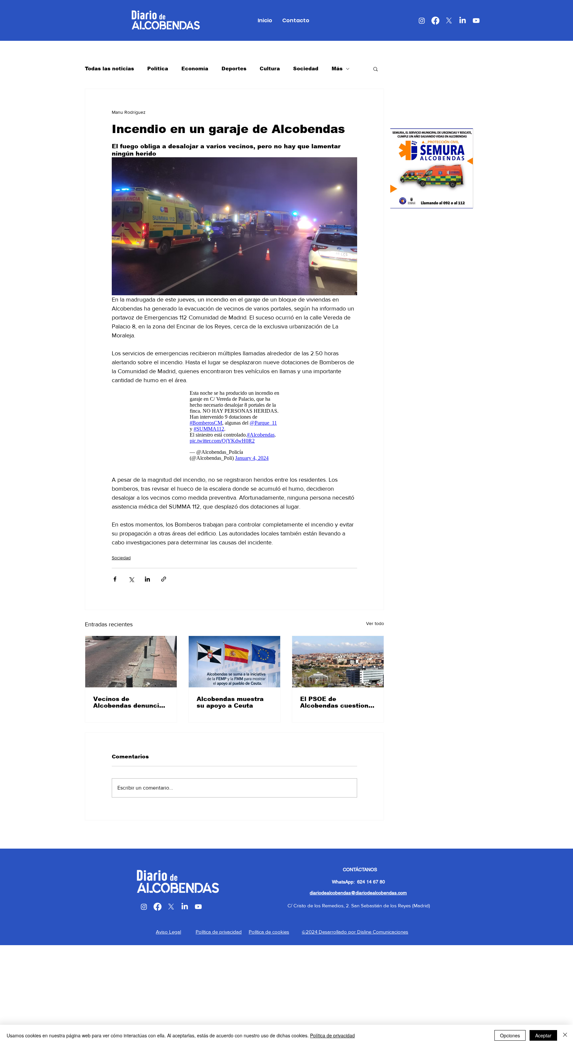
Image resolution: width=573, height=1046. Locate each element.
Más (337, 68)
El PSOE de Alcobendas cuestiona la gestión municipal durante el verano (336, 702)
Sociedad (305, 68)
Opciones (510, 1035)
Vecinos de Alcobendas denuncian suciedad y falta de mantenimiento (130, 702)
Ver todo (375, 623)
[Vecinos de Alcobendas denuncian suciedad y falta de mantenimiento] (131, 661)
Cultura (270, 68)
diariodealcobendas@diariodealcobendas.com (358, 892)
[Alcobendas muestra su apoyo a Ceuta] (234, 661)
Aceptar (543, 1035)
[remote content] (234, 425)
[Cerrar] (565, 1035)
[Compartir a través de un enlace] (163, 579)
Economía (194, 68)
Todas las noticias (109, 68)
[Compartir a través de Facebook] (115, 579)
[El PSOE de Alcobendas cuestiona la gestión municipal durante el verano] (338, 661)
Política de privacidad (332, 1035)
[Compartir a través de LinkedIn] (147, 579)
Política (157, 68)
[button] (375, 68)
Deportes (234, 68)
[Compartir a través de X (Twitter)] (131, 579)
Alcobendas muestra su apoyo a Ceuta (230, 702)
